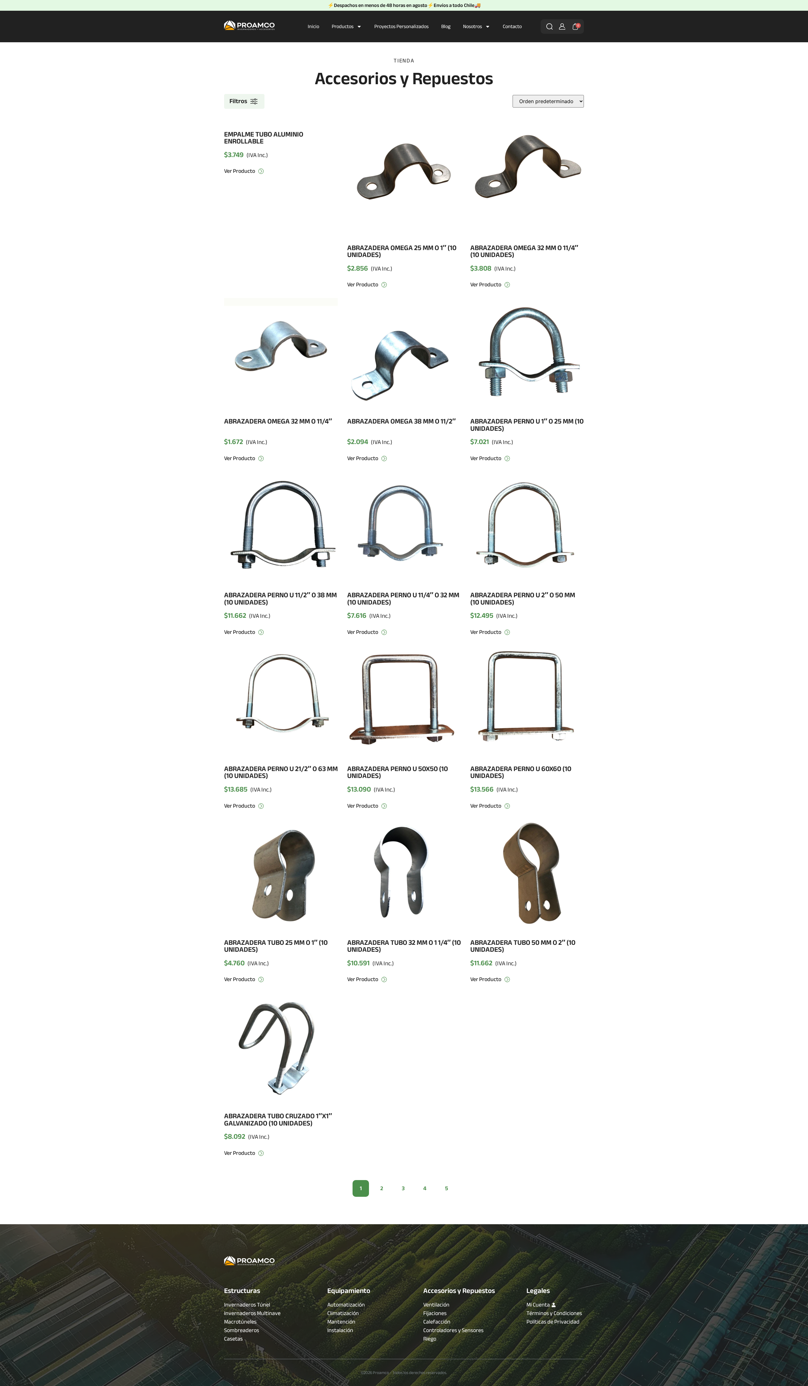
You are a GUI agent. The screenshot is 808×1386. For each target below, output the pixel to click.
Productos (343, 26)
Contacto (512, 26)
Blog (445, 26)
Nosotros (472, 26)
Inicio (313, 26)
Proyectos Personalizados (401, 26)
